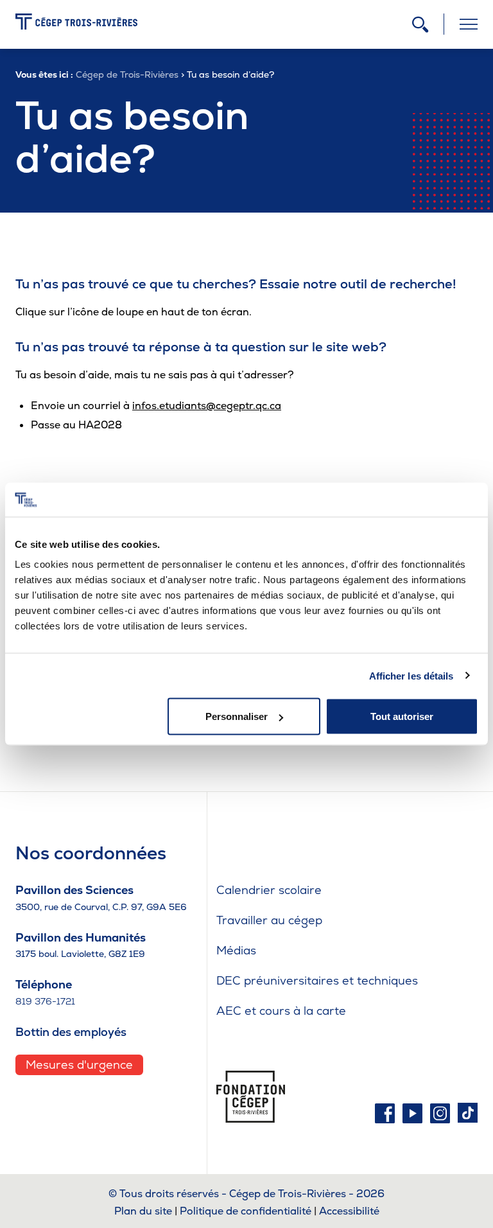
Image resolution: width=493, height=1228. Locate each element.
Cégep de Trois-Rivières (127, 74)
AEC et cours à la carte (281, 1010)
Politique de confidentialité (245, 1211)
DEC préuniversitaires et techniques (317, 980)
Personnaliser (236, 716)
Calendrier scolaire (269, 889)
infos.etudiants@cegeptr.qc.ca (206, 405)
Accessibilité (349, 1211)
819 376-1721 (45, 1001)
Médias (236, 950)
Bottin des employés (70, 1031)
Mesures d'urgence (79, 1064)
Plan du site (143, 1211)
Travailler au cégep (269, 920)
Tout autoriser (401, 716)
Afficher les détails (411, 675)
